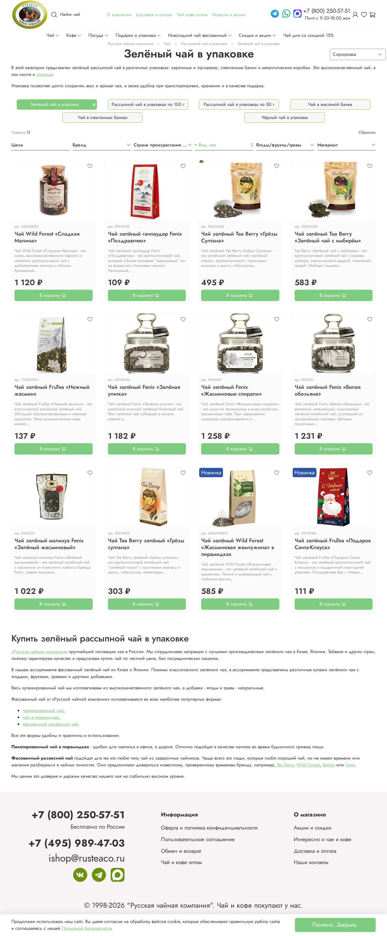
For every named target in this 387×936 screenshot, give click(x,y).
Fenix (350, 765)
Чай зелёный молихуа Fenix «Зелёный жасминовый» (49, 543)
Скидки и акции (255, 35)
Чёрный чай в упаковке (284, 117)
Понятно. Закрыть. (335, 925)
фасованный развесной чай (50, 724)
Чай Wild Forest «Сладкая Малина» (47, 237)
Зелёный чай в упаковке (54, 104)
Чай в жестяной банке (330, 104)
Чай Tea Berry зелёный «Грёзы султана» (146, 543)
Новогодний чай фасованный (197, 35)
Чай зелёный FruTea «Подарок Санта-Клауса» (333, 543)
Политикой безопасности (87, 928)
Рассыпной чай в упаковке (204, 43)
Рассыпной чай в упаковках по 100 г (148, 104)
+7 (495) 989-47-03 (76, 843)
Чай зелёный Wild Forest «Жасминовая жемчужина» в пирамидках (237, 547)
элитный (45, 74)
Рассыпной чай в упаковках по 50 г (239, 104)
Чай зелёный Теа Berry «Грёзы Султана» (239, 237)
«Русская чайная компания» (39, 651)
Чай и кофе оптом (181, 862)
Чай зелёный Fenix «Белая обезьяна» (328, 390)
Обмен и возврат (181, 851)
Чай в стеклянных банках (102, 117)
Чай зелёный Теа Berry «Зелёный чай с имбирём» (328, 237)
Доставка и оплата (315, 851)
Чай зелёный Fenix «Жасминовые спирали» (231, 390)
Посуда (95, 35)
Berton (329, 765)
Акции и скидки (312, 827)
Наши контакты (311, 862)
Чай (50, 35)
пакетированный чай (43, 710)
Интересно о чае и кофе (322, 839)
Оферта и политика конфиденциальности (209, 827)
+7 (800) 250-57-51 (78, 814)
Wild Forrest (308, 765)
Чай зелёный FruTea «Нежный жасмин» (52, 390)
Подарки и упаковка (136, 35)
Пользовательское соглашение (198, 839)
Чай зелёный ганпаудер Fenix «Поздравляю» (145, 237)
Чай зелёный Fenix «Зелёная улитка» (144, 390)
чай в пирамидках (41, 717)
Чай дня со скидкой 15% (308, 35)
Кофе (71, 35)
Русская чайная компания (130, 43)
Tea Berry (285, 765)
